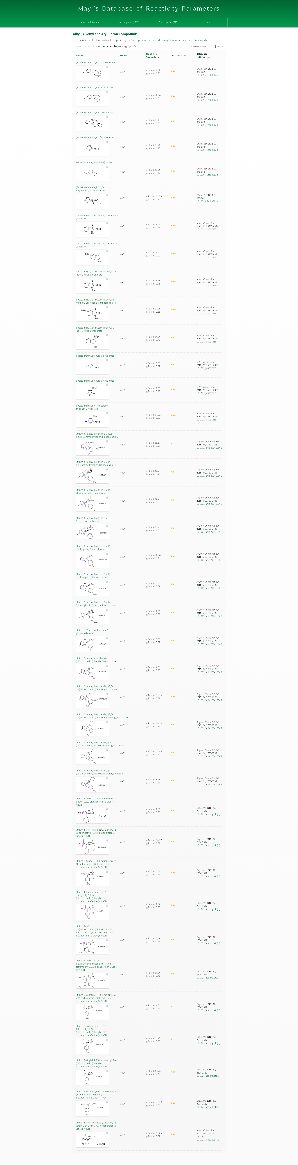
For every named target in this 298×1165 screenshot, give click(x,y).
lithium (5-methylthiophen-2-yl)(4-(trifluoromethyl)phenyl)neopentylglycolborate (97, 744)
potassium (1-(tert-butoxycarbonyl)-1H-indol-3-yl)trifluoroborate (96, 329)
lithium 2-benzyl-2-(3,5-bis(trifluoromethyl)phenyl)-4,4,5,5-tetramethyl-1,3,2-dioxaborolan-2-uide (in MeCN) (96, 965)
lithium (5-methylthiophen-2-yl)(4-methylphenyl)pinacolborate (93, 547)
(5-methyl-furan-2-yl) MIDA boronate (94, 112)
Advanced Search (90, 22)
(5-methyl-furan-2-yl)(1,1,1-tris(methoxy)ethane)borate (90, 189)
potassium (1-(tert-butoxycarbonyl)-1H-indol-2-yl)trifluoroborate (96, 273)
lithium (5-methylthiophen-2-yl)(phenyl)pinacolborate (92, 519)
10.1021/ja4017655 (206, 229)
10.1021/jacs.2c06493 (207, 1139)
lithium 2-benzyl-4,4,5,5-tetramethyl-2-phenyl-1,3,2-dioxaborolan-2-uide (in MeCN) (96, 801)
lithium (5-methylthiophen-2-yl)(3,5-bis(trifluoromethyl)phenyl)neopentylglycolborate (97, 716)
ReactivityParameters (152, 55)
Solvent (124, 55)
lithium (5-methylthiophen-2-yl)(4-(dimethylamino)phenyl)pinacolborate (96, 603)
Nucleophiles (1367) (129, 22)
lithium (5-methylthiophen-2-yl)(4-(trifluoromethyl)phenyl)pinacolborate (96, 463)
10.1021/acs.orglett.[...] (208, 814)
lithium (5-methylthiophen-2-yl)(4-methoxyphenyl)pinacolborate (93, 575)
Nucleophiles (137, 40)
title (199, 56)
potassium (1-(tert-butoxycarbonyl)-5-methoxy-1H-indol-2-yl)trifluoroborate (96, 301)
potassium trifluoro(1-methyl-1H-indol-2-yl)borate (97, 217)
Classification (178, 55)
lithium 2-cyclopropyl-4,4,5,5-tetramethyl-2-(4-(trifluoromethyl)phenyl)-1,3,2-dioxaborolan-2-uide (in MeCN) (91, 1030)
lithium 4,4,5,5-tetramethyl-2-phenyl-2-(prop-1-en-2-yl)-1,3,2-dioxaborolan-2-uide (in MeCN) (96, 1125)
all (223, 46)
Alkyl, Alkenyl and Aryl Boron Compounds (185, 40)
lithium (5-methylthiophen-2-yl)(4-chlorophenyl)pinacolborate (93, 491)
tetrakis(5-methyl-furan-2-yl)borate (94, 162)
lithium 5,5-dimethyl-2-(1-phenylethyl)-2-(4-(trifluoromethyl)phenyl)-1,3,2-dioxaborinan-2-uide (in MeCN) (97, 1094)
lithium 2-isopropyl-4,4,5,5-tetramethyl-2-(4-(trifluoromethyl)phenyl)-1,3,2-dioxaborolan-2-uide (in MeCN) (96, 998)
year (207, 56)
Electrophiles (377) (168, 22)
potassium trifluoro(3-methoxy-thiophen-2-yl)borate (92, 407)
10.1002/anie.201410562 (209, 447)
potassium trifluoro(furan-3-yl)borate (95, 380)
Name (79, 55)
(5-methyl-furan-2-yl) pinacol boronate (96, 62)
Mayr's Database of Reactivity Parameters (149, 8)
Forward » (89, 46)
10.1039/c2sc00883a (207, 74)
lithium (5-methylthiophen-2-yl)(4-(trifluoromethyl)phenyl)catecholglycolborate (97, 772)
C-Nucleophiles (154, 40)
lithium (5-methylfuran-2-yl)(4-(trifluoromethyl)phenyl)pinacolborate (96, 660)
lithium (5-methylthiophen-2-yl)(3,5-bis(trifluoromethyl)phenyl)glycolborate (96, 688)
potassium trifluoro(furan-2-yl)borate (95, 355)
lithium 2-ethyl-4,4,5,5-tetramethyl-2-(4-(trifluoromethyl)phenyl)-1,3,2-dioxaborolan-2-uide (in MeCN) (96, 1063)
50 (213, 46)
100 (218, 46)
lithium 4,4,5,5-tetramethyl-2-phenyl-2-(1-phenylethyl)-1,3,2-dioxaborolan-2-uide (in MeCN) (96, 832)
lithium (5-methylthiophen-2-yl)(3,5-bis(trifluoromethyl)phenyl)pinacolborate (97, 435)
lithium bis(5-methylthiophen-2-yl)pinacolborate (92, 632)
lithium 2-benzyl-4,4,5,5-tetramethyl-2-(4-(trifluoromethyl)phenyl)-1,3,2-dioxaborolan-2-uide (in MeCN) (96, 864)
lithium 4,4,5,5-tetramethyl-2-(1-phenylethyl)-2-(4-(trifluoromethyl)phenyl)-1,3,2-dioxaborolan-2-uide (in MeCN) (92, 896)
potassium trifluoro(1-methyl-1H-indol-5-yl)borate (97, 245)
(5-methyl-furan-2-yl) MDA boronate (94, 87)
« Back (78, 46)
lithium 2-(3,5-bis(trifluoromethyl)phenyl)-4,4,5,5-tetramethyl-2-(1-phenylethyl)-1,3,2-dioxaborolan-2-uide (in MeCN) (95, 931)
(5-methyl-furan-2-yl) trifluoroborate (94, 137)
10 (209, 46)
